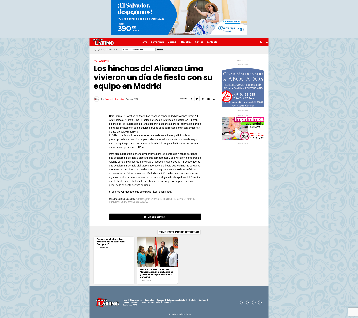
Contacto (212, 42)
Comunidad (157, 42)
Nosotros (186, 42)
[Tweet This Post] (197, 98)
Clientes (166, 302)
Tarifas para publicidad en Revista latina (181, 300)
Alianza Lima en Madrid (149, 199)
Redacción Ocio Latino (114, 99)
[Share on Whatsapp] (202, 98)
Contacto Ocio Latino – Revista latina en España (142, 302)
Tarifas (199, 42)
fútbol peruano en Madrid (179, 199)
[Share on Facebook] (191, 98)
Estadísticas (149, 300)
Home (144, 42)
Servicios (202, 300)
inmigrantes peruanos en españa (128, 202)
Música (172, 42)
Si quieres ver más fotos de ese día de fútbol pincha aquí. (140, 191)
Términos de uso (136, 300)
